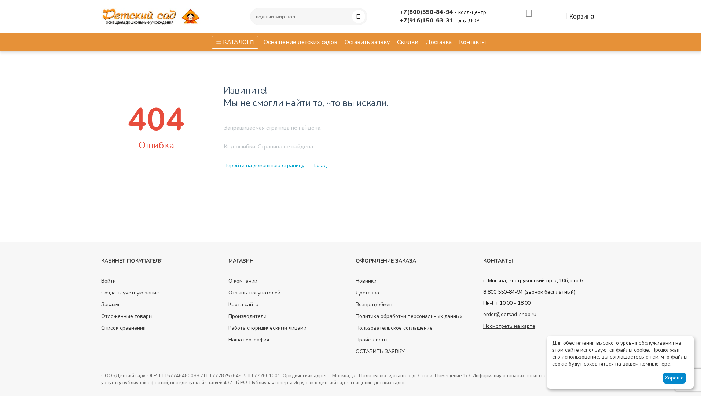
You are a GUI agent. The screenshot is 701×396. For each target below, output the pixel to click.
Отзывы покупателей (254, 292)
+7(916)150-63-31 (427, 20)
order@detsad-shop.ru (509, 314)
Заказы (110, 304)
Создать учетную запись (131, 292)
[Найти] (358, 16)
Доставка (367, 292)
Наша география (248, 339)
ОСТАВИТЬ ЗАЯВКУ (380, 351)
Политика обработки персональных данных (409, 316)
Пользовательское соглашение (394, 327)
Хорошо (674, 377)
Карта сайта (243, 304)
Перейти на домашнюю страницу (264, 165)
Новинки (366, 281)
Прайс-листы (372, 339)
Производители (247, 316)
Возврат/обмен (374, 304)
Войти (108, 281)
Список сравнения (123, 327)
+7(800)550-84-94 (427, 12)
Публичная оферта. (271, 383)
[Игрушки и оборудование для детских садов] (152, 15)
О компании (242, 281)
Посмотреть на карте (509, 326)
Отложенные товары (127, 316)
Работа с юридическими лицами (267, 327)
